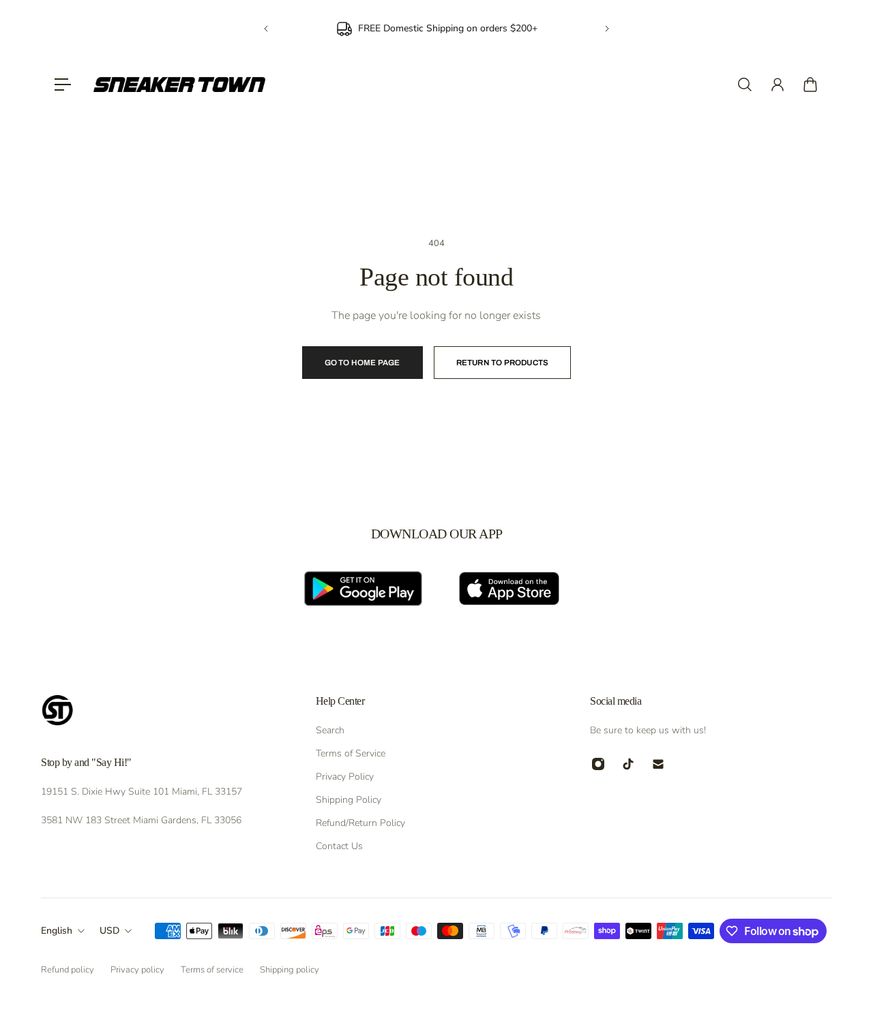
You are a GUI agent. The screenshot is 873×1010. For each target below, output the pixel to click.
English (56, 930)
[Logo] (179, 84)
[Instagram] (598, 764)
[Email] (658, 764)
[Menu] (62, 84)
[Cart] (810, 85)
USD (109, 930)
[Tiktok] (628, 764)
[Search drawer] (744, 85)
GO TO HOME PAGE (362, 362)
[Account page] (777, 85)
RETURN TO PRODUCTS (502, 362)
